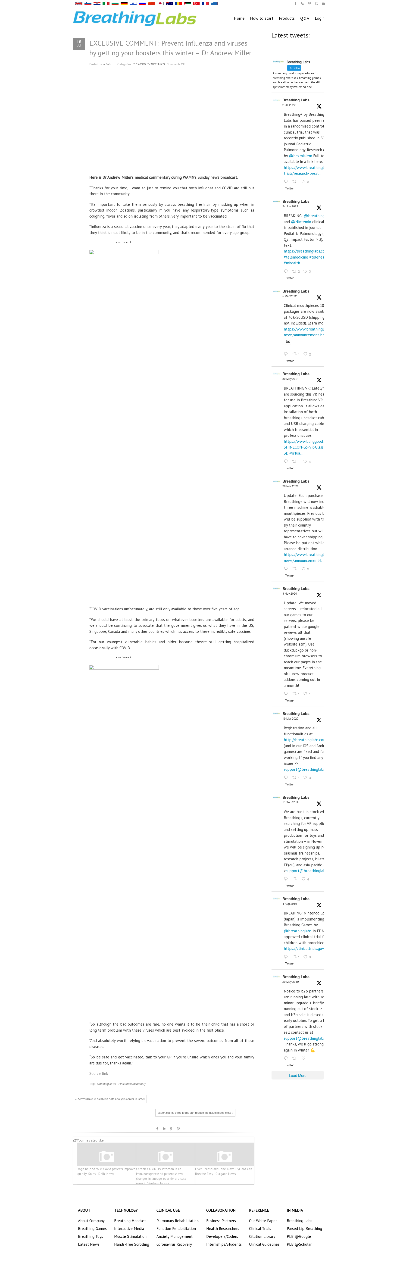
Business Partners (221, 1220)
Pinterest (178, 1128)
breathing (103, 1084)
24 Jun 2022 (290, 206)
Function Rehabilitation (176, 1228)
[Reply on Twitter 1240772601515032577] (287, 777)
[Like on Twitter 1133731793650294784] (304, 1058)
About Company (91, 1220)
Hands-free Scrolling (131, 1244)
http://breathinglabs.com (305, 739)
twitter (302, 3)
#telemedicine (296, 257)
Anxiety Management (174, 1236)
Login (320, 18)
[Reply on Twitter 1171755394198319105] (287, 879)
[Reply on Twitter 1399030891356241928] (287, 461)
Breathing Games (92, 1228)
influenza (126, 1084)
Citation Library (262, 1236)
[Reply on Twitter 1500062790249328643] (287, 354)
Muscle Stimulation (130, 1236)
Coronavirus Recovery (174, 1244)
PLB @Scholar (299, 1244)
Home (239, 18)
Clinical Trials (260, 1228)
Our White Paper (263, 1220)
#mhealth (292, 262)
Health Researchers (222, 1228)
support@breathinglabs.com (308, 769)
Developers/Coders (222, 1236)
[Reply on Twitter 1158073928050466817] (287, 957)
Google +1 (171, 1128)
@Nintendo (301, 221)
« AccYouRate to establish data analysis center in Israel (110, 1099)
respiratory (139, 1084)
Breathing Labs (295, 100)
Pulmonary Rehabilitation (177, 1220)
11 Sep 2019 (290, 802)
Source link (98, 1073)
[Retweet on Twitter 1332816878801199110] (295, 568)
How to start (261, 18)
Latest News (89, 1244)
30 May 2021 (290, 379)
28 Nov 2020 (290, 486)
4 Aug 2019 (289, 903)
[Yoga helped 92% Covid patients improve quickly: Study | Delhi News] (106, 1156)
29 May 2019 (290, 981)
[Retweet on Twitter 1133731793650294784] (295, 1058)
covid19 (114, 1084)
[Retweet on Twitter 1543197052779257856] (295, 181)
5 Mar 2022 (289, 296)
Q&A (304, 18)
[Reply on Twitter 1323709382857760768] (287, 693)
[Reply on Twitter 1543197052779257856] (287, 181)
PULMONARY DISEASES (149, 64)
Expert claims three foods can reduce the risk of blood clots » (195, 1112)
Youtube (316, 3)
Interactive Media (129, 1228)
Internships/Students (224, 1244)
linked (323, 3)
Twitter (164, 1128)
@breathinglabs (317, 215)
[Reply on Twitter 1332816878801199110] (287, 568)
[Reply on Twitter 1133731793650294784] (287, 1058)
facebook (157, 1128)
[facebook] (295, 3)
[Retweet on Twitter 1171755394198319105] (295, 879)
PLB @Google (299, 1236)
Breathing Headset (130, 1220)
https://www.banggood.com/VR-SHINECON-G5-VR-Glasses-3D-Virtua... (311, 447)
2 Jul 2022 (289, 105)
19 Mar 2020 (290, 718)
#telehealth (319, 257)
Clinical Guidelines (264, 1244)
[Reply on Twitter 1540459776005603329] (287, 271)
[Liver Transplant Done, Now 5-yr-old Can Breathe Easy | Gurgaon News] (224, 1156)
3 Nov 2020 (289, 593)
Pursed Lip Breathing (304, 1228)
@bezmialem (300, 155)
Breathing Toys (90, 1236)
